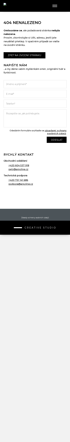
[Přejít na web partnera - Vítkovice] (35, 315)
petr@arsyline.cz (18, 169)
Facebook (29, 212)
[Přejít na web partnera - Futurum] (35, 354)
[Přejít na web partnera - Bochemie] (35, 334)
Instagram (35, 212)
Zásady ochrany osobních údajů (35, 217)
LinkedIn (40, 212)
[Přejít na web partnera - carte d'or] (35, 412)
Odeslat (56, 139)
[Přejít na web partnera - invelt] (35, 236)
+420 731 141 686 (18, 180)
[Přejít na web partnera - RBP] (35, 197)
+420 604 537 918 (18, 165)
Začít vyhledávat (63, 6)
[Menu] (54, 5)
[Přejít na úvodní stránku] (16, 6)
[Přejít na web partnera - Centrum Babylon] (35, 275)
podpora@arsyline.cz (20, 184)
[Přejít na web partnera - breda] (35, 393)
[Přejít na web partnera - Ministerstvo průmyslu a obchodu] (35, 295)
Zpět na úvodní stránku (24, 55)
